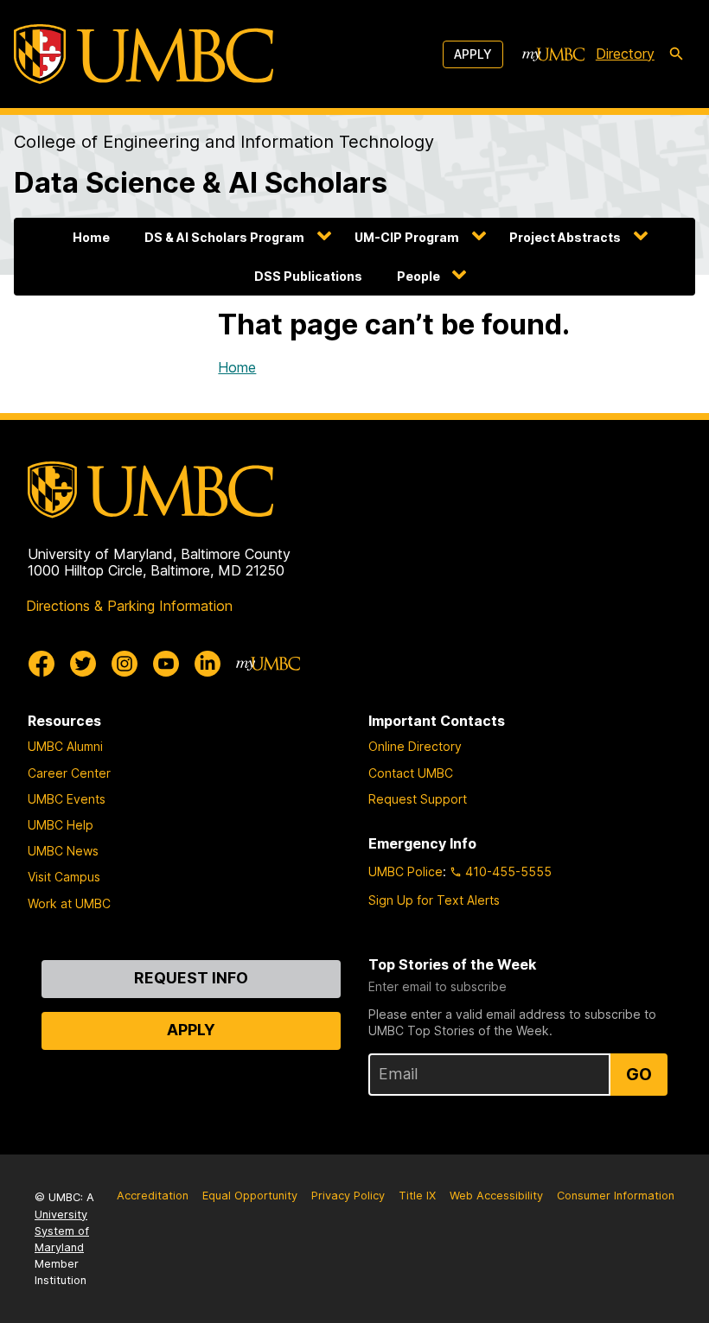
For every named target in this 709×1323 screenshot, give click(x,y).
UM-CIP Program (406, 237)
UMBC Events (66, 799)
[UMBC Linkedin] (207, 664)
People (418, 276)
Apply (473, 54)
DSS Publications (308, 276)
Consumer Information (615, 1195)
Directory (625, 53)
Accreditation (152, 1195)
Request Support (417, 799)
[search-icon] (676, 54)
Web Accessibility (496, 1195)
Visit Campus (64, 876)
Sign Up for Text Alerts (434, 900)
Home (91, 237)
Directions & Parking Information (129, 605)
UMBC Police (405, 871)
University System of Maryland (62, 1231)
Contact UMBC (410, 773)
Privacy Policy (348, 1195)
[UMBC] (143, 54)
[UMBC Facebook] (41, 664)
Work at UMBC (69, 903)
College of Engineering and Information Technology (224, 141)
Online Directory (415, 746)
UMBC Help (60, 824)
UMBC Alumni (65, 746)
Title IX (417, 1195)
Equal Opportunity (249, 1195)
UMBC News (63, 850)
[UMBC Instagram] (124, 664)
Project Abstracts (565, 237)
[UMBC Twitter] (83, 664)
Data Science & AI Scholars (200, 182)
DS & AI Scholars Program (224, 237)
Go (639, 1074)
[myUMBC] (553, 54)
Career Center (69, 773)
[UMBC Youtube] (166, 664)
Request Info (191, 978)
